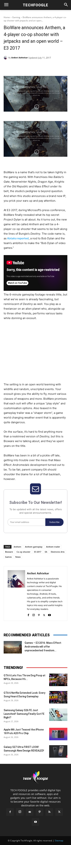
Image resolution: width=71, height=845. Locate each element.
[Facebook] (18, 66)
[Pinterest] (35, 66)
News (18, 556)
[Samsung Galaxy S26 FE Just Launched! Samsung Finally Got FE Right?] (58, 714)
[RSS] (49, 812)
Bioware (9, 551)
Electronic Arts (57, 551)
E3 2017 (37, 551)
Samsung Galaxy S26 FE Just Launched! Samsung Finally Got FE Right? (24, 714)
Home (7, 17)
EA (46, 551)
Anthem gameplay (33, 546)
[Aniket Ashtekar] (6, 57)
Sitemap (59, 840)
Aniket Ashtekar (19, 57)
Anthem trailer (53, 546)
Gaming (16, 17)
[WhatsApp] (44, 66)
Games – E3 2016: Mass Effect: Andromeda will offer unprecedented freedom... (43, 646)
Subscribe (54, 522)
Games (8, 556)
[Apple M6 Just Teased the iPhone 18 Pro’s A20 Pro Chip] (58, 734)
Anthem (17, 546)
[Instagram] (33, 614)
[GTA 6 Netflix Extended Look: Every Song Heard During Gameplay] (58, 697)
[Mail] (29, 812)
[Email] (52, 66)
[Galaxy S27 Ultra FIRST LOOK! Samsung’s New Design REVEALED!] (58, 751)
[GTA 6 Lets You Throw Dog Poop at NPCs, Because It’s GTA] (58, 680)
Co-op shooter (23, 551)
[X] (27, 66)
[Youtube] (49, 614)
